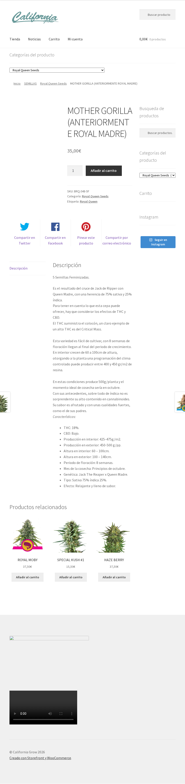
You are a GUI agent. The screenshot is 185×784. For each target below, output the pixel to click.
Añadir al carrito (104, 170)
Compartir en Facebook (55, 240)
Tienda (14, 39)
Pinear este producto (86, 240)
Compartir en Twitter (24, 240)
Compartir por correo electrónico (116, 240)
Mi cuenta (75, 39)
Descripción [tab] (18, 268)
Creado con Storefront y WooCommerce (40, 758)
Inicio (17, 83)
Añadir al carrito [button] (27, 577)
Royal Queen (88, 201)
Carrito (54, 39)
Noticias (34, 39)
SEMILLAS (30, 83)
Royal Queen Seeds (53, 83)
